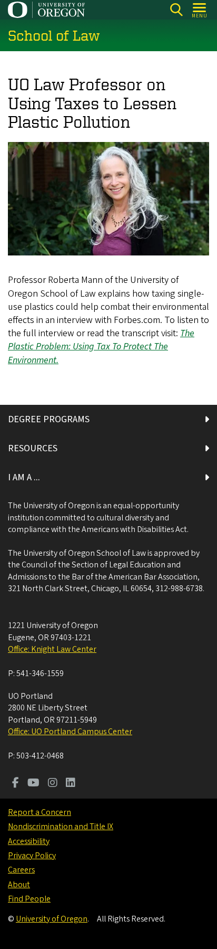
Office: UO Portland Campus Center (70, 731)
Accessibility (29, 841)
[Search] (176, 9)
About (19, 884)
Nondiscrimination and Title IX (60, 826)
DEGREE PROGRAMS (49, 419)
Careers (21, 870)
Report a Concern (39, 812)
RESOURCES (32, 448)
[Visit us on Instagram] (53, 784)
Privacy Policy (32, 855)
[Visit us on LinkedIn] (71, 784)
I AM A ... (24, 477)
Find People (29, 899)
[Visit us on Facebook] (15, 784)
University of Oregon (51, 919)
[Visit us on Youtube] (33, 784)
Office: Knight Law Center (52, 649)
